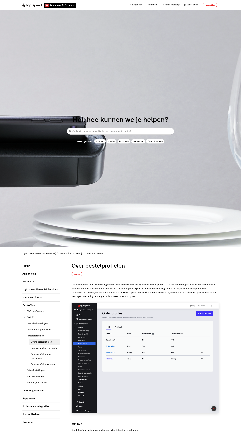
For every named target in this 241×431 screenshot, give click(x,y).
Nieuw (26, 266)
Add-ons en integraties (35, 406)
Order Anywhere (155, 141)
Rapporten (28, 398)
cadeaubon (138, 141)
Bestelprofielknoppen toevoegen (42, 356)
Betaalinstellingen (36, 370)
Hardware (28, 281)
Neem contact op (171, 5)
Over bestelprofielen (41, 342)
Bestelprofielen (95, 253)
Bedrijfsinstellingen (38, 323)
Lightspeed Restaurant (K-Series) (39, 253)
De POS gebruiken (33, 390)
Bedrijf (79, 253)
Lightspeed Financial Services (40, 289)
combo (112, 141)
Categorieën (136, 5)
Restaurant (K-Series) (61, 5)
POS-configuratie (35, 311)
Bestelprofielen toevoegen (44, 348)
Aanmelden (210, 5)
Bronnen (152, 5)
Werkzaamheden (35, 376)
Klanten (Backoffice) (37, 382)
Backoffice (65, 253)
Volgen (77, 274)
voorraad (100, 141)
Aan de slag (29, 274)
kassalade (124, 141)
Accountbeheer (31, 414)
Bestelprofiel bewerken (43, 364)
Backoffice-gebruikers (39, 330)
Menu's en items (32, 297)
